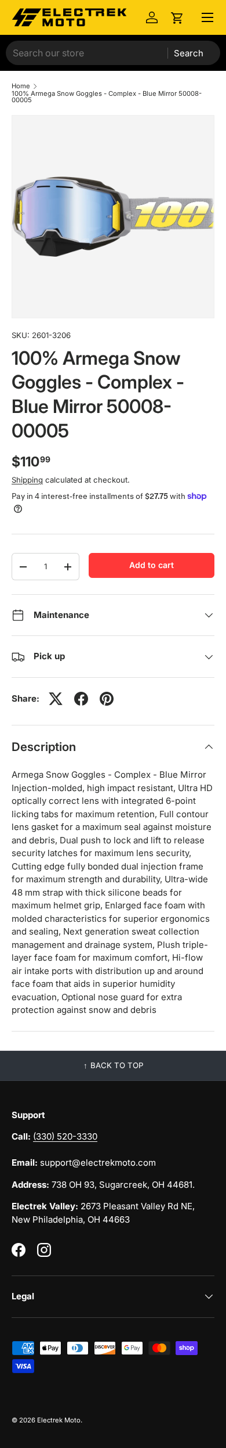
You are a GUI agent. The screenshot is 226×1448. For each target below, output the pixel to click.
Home (21, 86)
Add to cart (151, 565)
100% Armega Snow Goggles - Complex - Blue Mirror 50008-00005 (107, 97)
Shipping (27, 479)
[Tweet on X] (55, 699)
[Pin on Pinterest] (106, 699)
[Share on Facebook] (81, 699)
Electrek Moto (59, 1420)
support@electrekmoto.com (98, 1162)
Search (188, 53)
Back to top (116, 1065)
